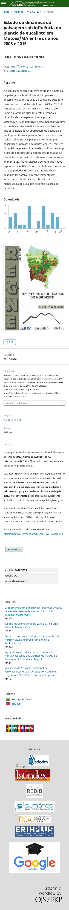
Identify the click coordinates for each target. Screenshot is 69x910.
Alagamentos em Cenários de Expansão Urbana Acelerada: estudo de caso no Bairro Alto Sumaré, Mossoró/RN (33, 611)
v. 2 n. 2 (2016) (34, 11)
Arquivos (18, 11)
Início (6, 11)
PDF (10, 342)
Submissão (14, 549)
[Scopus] (33, 766)
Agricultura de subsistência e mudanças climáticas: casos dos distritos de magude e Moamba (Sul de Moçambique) (31, 655)
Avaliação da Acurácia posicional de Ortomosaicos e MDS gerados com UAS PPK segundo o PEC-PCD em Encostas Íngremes (31, 671)
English (16, 703)
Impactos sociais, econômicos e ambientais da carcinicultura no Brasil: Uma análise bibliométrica (32, 639)
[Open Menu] (3, 3)
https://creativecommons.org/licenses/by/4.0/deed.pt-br (34, 533)
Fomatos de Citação (16, 403)
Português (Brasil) (22, 699)
